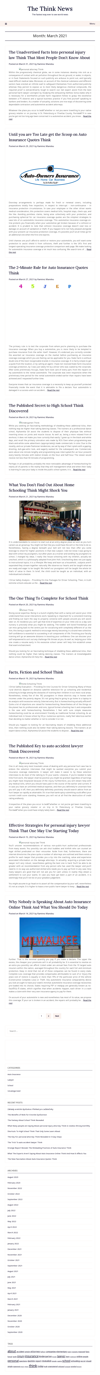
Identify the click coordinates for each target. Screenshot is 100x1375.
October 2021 (14, 1260)
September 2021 (15, 1265)
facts (87, 1351)
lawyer (61, 1356)
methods (73, 1357)
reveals (54, 1361)
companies (51, 1351)
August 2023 (13, 1177)
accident (20, 1351)
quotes (31, 1360)
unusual (67, 1366)
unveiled (74, 1366)
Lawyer (11, 1080)
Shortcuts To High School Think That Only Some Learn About (34, 1131)
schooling (75, 1361)
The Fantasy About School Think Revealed (26, 1120)
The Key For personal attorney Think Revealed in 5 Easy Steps (35, 1137)
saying (59, 1361)
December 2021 (15, 1249)
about (12, 1351)
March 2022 (13, 1232)
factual (10, 1357)
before (42, 1352)
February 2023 (14, 1182)
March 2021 (13, 1299)
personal (13, 1361)
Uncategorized (14, 1091)
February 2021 (14, 1304)
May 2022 (12, 1221)
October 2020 (14, 1326)
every (70, 1352)
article (27, 1351)
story (23, 1366)
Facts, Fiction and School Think (36, 672)
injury (21, 1356)
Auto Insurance (14, 1074)
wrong (79, 1366)
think (33, 1365)
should (88, 1361)
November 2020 (15, 1321)
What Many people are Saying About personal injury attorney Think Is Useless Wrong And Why (49, 1126)
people (85, 1356)
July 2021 (11, 1276)
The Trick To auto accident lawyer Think (25, 1142)
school (66, 1360)
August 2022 (13, 1205)
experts (75, 1352)
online (79, 1356)
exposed (81, 1351)
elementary (61, 1351)
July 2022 (11, 1210)
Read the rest (53, 390)
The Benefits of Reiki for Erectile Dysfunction (27, 1114)
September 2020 (15, 1332)
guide (15, 1357)
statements (17, 1366)
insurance (32, 1356)
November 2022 (15, 1188)
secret (83, 1361)
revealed (46, 1360)
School (10, 1085)
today (41, 1366)
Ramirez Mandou (45, 64)
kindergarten (45, 1356)
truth (46, 1366)
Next (57, 1016)
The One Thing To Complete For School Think (48, 598)
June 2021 (12, 1282)
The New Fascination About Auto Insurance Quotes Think (32, 1159)
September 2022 (15, 1199)
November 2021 (15, 1254)
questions (23, 1361)
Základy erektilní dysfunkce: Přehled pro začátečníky (30, 1109)
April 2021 (12, 1293)
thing (26, 1366)
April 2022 (12, 1227)
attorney (35, 1351)
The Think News (50, 8)
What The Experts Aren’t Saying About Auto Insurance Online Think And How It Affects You (47, 1153)
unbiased (61, 1366)
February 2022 (14, 1238)
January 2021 (13, 1310)
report (38, 1361)
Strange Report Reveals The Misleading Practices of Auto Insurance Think (39, 1148)
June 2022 (12, 1216)
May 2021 (12, 1288)
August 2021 (13, 1271)
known (54, 1357)
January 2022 (13, 1243)
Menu (92, 23)
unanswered (53, 1366)
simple (10, 1366)
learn (68, 1356)
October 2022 (14, 1194)
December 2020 (15, 1315)
